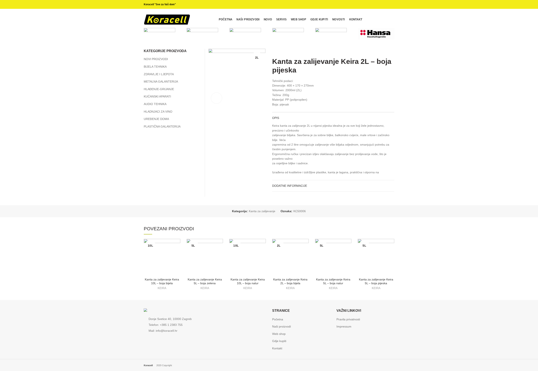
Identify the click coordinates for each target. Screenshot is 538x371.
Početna (277, 319)
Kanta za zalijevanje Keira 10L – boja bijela (162, 281)
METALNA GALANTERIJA (161, 81)
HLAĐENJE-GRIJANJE (159, 89)
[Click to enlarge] (216, 98)
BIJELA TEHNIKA (155, 66)
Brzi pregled (177, 245)
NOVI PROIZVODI (156, 59)
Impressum (343, 326)
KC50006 (299, 211)
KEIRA (162, 288)
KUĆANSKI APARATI (157, 96)
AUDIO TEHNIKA (155, 104)
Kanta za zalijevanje (262, 211)
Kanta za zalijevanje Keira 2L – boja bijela (290, 281)
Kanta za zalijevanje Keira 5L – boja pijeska (376, 281)
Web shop (279, 333)
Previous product (384, 51)
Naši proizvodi (281, 326)
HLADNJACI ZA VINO (158, 111)
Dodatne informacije (289, 185)
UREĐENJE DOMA (156, 119)
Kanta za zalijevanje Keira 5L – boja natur (333, 281)
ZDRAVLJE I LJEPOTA (159, 74)
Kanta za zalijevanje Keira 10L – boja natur (248, 281)
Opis (275, 118)
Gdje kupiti (279, 341)
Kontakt (277, 348)
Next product (392, 51)
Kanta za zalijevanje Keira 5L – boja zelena (205, 281)
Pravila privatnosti (348, 319)
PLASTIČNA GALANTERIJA (162, 126)
